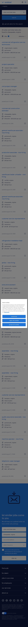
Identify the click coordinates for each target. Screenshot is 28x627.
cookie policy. (6, 312)
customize (14, 316)
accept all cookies (14, 324)
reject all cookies (14, 320)
